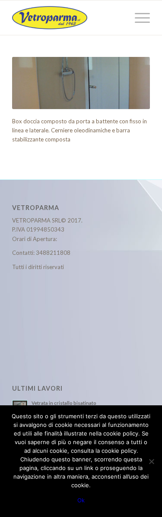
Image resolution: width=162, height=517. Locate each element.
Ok (81, 500)
